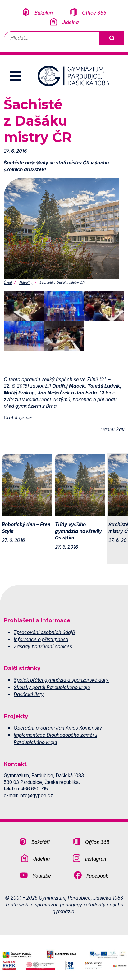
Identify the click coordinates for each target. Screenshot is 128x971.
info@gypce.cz (36, 796)
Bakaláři (43, 13)
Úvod (8, 283)
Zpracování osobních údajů (44, 632)
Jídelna (70, 22)
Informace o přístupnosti (41, 639)
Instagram (96, 859)
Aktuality (25, 283)
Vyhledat (111, 38)
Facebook (97, 876)
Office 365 (94, 13)
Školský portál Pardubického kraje (52, 687)
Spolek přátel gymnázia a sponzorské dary (61, 680)
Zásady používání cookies (43, 646)
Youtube (41, 876)
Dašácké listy (29, 694)
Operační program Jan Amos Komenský (58, 728)
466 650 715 (34, 789)
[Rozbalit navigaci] (15, 76)
